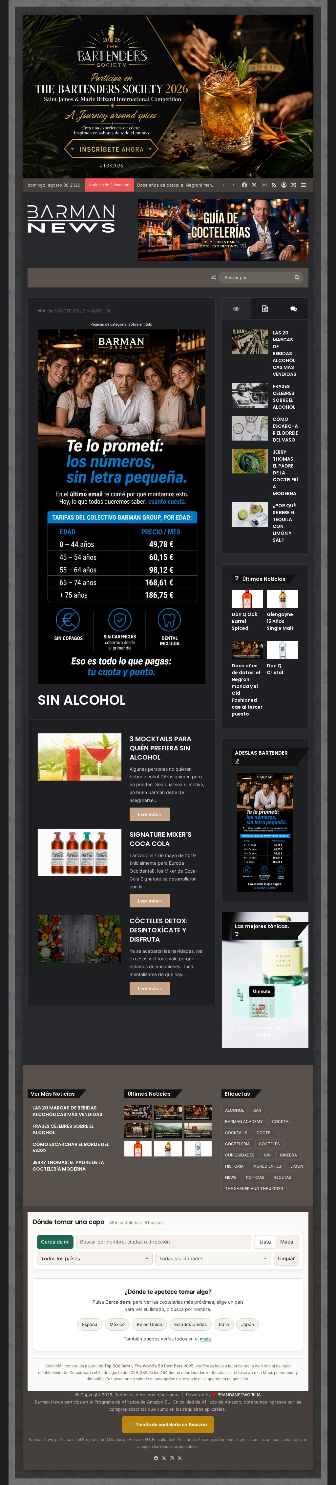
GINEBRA (288, 1155)
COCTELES (269, 1143)
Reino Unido (149, 1324)
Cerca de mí (55, 1242)
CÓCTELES (68, 310)
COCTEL (265, 1132)
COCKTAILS (236, 1132)
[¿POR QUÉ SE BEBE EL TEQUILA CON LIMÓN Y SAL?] (250, 514)
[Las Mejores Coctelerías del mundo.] (138, 1112)
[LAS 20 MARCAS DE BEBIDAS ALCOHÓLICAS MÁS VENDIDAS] (250, 342)
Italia (224, 1324)
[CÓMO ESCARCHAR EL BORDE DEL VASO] (250, 428)
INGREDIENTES (267, 1166)
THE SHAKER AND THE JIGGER (254, 1188)
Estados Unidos (190, 1324)
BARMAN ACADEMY (244, 1121)
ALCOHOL (234, 1110)
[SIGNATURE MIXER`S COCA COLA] (79, 852)
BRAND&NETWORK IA (239, 1394)
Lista (265, 1242)
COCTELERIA (237, 1143)
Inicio (47, 310)
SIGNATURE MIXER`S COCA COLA (161, 839)
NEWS (231, 1177)
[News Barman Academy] (71, 219)
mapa (205, 1338)
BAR (257, 1110)
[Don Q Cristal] (282, 650)
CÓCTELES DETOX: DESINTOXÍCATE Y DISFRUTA (159, 930)
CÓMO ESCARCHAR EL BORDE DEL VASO (285, 429)
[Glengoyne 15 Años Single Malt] (282, 599)
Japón (247, 1324)
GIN (267, 1155)
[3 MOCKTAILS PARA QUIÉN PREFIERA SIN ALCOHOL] (79, 757)
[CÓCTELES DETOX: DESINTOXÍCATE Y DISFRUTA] (79, 939)
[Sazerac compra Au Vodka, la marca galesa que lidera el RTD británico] (138, 1130)
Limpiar (286, 1258)
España (89, 1324)
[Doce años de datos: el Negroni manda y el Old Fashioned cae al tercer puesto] (247, 650)
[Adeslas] (265, 832)
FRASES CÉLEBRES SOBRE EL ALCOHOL (284, 396)
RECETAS (282, 1177)
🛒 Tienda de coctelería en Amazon (168, 1424)
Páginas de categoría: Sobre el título (121, 324)
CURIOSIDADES (240, 1155)
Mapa (286, 1242)
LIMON (296, 1166)
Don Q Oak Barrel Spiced (244, 621)
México (117, 1324)
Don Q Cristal (275, 669)
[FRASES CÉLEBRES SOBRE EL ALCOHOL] (250, 395)
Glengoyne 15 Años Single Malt (280, 621)
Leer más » (150, 814)
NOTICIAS (255, 1177)
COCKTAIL (282, 1121)
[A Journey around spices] (168, 96)
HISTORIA (234, 1166)
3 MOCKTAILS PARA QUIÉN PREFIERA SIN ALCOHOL (160, 748)
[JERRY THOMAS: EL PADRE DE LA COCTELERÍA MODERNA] (250, 461)
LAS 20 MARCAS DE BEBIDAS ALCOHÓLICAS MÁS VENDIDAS (285, 353)
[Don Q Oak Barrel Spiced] (247, 599)
